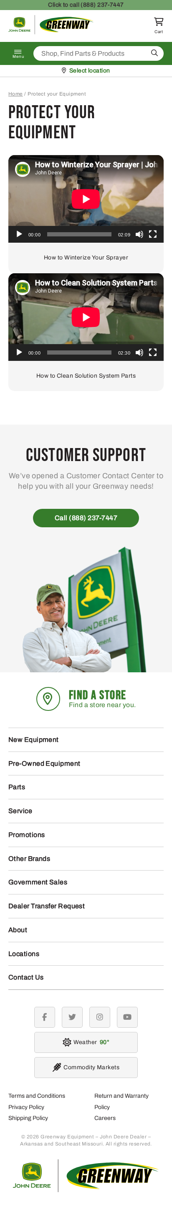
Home (15, 94)
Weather (89, 1042)
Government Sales (37, 882)
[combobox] (98, 53)
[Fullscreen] (153, 234)
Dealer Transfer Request (46, 906)
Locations (23, 953)
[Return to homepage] (51, 32)
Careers (105, 1118)
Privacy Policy (26, 1107)
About (17, 929)
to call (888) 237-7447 (86, 5)
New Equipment (33, 739)
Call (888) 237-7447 (86, 517)
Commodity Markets (91, 1067)
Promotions (26, 834)
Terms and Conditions (36, 1096)
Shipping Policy (28, 1118)
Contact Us (26, 977)
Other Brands (29, 858)
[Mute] (139, 234)
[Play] (19, 234)
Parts (16, 787)
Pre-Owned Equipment (44, 763)
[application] (86, 199)
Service (20, 810)
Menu (18, 56)
